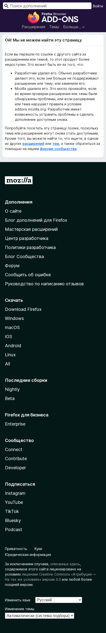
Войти (98, 6)
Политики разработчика (30, 247)
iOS (8, 336)
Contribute (16, 458)
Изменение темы (19, 609)
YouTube (14, 502)
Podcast (13, 529)
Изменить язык (17, 600)
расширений (33, 143)
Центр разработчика (26, 238)
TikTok (12, 511)
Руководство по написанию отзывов (44, 283)
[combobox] (47, 5)
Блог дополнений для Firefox (36, 220)
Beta (10, 398)
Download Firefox (23, 309)
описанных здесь (65, 564)
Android (13, 345)
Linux (10, 354)
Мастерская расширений (31, 229)
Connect (13, 449)
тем (55, 143)
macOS (12, 327)
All (7, 363)
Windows (14, 318)
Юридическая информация (28, 554)
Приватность (16, 549)
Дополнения (18, 202)
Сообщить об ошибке (28, 274)
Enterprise (15, 424)
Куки (38, 549)
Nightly (12, 389)
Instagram (15, 493)
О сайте (13, 211)
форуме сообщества (58, 149)
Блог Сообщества (24, 256)
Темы (54, 26)
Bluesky (13, 520)
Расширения (33, 26)
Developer (15, 467)
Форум (12, 265)
